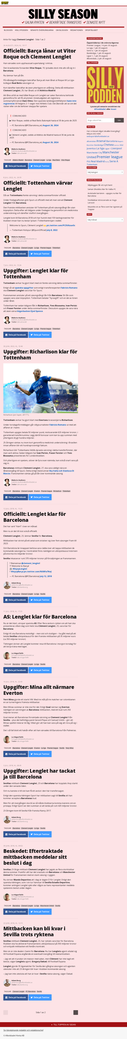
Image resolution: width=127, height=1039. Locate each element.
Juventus (91, 148)
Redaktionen (76, 30)
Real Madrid (98, 161)
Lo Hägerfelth (17, 653)
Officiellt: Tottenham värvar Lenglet (38, 185)
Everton (116, 145)
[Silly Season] (63, 16)
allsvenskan (91, 141)
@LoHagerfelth (23, 657)
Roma (107, 162)
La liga (100, 148)
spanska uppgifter (24, 287)
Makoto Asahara (18, 149)
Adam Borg (16, 583)
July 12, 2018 (46, 576)
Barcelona (111, 141)
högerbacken (30, 311)
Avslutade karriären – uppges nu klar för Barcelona (105, 194)
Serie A (114, 161)
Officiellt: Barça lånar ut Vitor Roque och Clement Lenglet (39, 53)
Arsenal (101, 141)
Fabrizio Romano (69, 287)
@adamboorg (22, 587)
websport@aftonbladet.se (98, 136)
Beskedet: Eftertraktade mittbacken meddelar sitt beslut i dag (35, 857)
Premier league (110, 156)
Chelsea (109, 144)
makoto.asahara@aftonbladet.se (24, 151)
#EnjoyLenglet (20, 568)
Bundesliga (98, 145)
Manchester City (94, 152)
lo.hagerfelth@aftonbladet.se (23, 655)
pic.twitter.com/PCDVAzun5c (61, 225)
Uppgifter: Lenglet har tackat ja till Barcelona (39, 773)
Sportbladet (91, 30)
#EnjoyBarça (17, 571)
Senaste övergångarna (41, 30)
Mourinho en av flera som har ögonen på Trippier (105, 208)
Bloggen (8, 30)
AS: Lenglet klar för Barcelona (40, 616)
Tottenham (92, 164)
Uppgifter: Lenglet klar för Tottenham (35, 273)
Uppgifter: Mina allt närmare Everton (38, 690)
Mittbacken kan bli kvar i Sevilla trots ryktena (34, 931)
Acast (113, 109)
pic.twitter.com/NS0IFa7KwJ (38, 571)
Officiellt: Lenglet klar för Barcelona (34, 517)
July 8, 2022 (52, 230)
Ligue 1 (108, 148)
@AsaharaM (22, 153)
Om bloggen (62, 30)
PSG (88, 161)
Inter (121, 145)
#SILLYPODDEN (21, 30)
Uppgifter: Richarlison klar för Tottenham (40, 354)
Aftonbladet (100, 109)
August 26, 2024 (50, 125)
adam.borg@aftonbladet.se (22, 585)
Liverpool (116, 148)
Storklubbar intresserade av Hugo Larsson (102, 201)
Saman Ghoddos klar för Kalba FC (102, 189)
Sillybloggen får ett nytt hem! (100, 185)
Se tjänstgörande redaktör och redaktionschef (23, 1030)
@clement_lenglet (30, 563)
